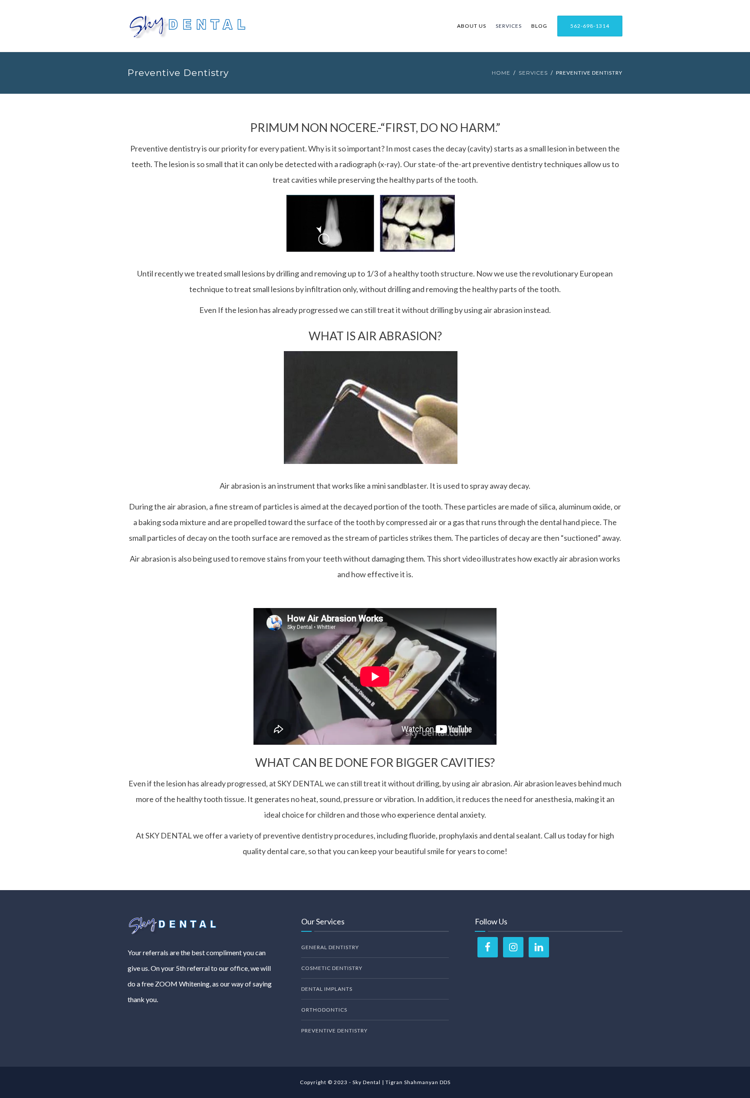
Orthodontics (324, 1009)
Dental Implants (326, 989)
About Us (471, 26)
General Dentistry (330, 947)
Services (509, 26)
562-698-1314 (589, 26)
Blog (539, 26)
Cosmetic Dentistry (331, 968)
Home (501, 72)
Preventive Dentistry (334, 1030)
